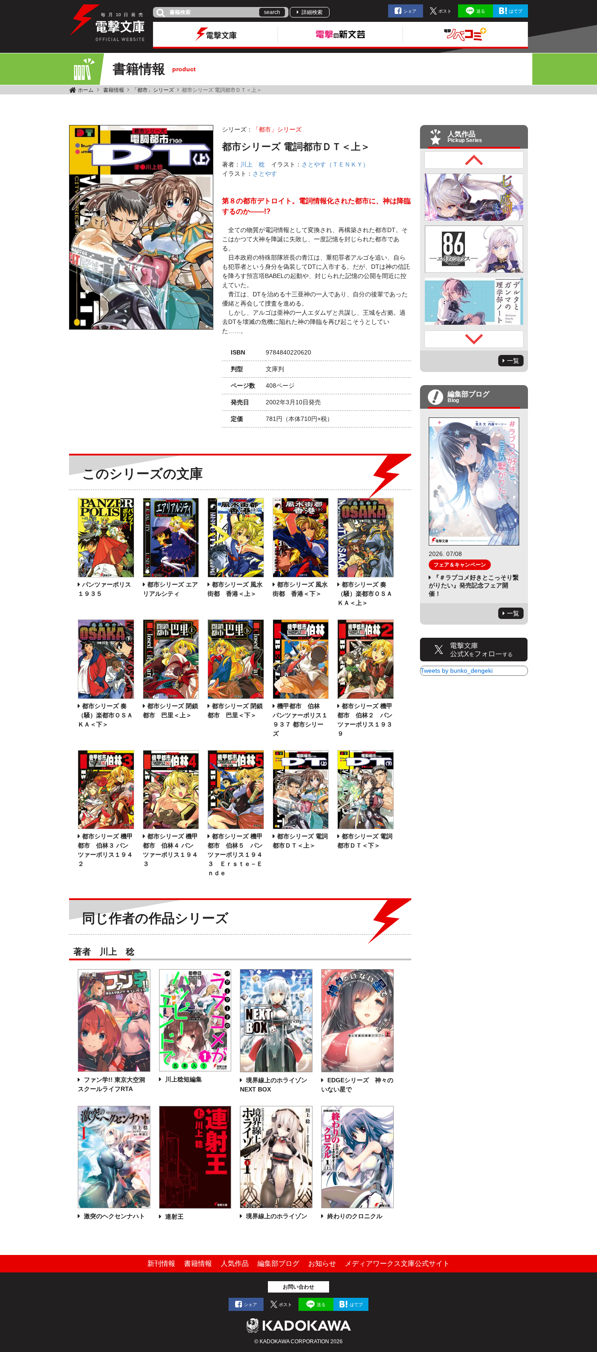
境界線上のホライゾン (275, 1216)
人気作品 (235, 1263)
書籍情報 (113, 90)
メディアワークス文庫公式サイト (397, 1263)
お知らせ (322, 1263)
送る (480, 11)
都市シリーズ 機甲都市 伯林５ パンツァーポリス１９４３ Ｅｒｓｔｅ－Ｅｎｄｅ (235, 854)
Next (474, 339)
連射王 (173, 1216)
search (272, 12)
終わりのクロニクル (354, 1216)
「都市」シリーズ (153, 90)
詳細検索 (312, 12)
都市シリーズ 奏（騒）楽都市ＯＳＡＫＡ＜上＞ (364, 593)
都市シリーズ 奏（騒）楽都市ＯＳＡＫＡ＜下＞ (105, 715)
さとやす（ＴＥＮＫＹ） (335, 164)
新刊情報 (161, 1263)
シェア (410, 11)
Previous (474, 160)
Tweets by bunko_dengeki (456, 670)
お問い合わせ (298, 1287)
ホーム (86, 90)
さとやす (265, 173)
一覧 (513, 360)
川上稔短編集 (182, 1079)
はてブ (515, 11)
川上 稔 (252, 164)
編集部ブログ (278, 1263)
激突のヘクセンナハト (113, 1216)
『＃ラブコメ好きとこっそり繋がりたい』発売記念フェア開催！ (474, 585)
